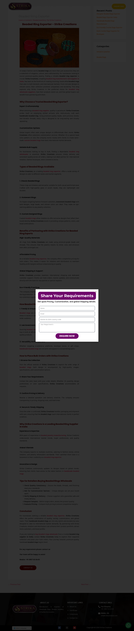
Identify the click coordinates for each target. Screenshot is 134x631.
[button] (95, 292)
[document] (67, 315)
